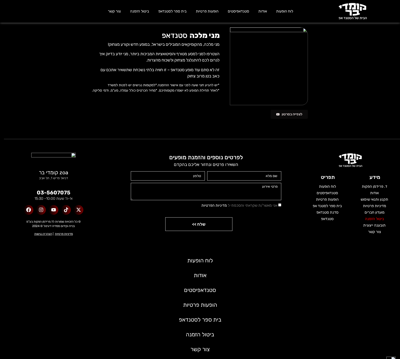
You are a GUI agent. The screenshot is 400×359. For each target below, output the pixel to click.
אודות (262, 11)
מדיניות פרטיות (374, 206)
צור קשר (114, 11)
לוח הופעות (284, 11)
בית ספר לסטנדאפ (172, 11)
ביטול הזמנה (139, 11)
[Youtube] (53, 210)
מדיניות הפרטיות (214, 205)
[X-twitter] (78, 210)
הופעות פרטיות (207, 11)
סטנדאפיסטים (238, 11)
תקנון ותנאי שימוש (374, 199)
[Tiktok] (66, 210)
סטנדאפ (327, 219)
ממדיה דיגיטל (52, 226)
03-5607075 (53, 192)
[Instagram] (41, 210)
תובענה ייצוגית (374, 225)
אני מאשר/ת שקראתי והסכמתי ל (239, 205)
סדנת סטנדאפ (327, 212)
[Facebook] (28, 210)
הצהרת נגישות (43, 234)
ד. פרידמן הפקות (374, 186)
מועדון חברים (374, 212)
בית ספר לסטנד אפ (327, 206)
